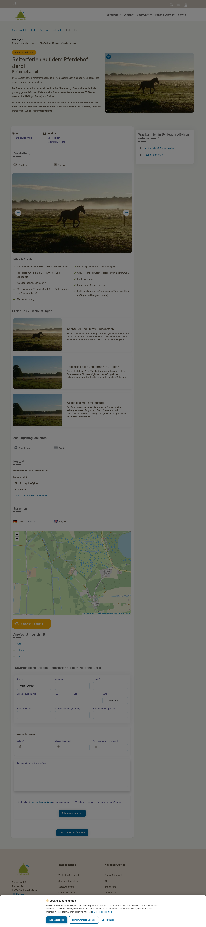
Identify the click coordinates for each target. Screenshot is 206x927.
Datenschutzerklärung (102, 912)
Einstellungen (108, 920)
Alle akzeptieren (56, 920)
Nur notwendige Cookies (83, 920)
